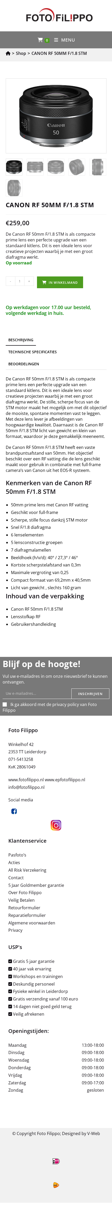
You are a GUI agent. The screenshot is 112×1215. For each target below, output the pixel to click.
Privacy (15, 930)
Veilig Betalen (21, 900)
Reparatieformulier (27, 915)
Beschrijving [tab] (20, 339)
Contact (16, 878)
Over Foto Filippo (25, 892)
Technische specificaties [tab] (32, 351)
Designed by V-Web (81, 1133)
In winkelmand (63, 282)
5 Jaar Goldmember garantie (36, 885)
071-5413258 (20, 759)
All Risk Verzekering (27, 870)
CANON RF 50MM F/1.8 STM (59, 53)
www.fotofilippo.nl (26, 780)
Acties (14, 862)
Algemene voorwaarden (31, 923)
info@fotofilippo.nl (26, 787)
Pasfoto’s (17, 855)
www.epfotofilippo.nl (65, 780)
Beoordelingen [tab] (23, 363)
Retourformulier (24, 908)
